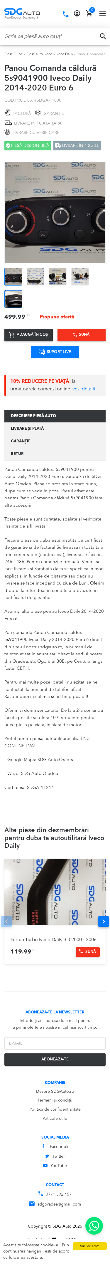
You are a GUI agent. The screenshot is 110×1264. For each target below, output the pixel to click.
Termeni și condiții (55, 1100)
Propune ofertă (57, 317)
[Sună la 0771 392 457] (65, 14)
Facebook (59, 1147)
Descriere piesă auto (33, 416)
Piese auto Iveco (39, 54)
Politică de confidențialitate (55, 1109)
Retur (17, 454)
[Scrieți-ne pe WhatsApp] (94, 1226)
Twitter (59, 1156)
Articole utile (55, 1119)
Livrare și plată (27, 429)
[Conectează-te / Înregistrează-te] (77, 14)
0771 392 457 (59, 1194)
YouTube (58, 1166)
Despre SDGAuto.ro (55, 1092)
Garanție (21, 441)
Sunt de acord (89, 1246)
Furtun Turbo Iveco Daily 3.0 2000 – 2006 (54, 940)
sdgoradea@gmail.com (59, 1204)
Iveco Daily (64, 54)
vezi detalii (83, 389)
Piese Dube (13, 54)
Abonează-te (55, 1059)
